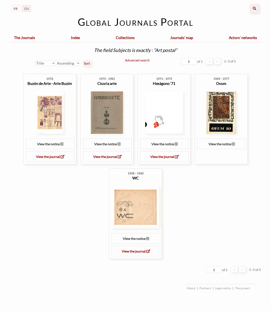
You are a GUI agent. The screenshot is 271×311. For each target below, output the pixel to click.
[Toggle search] (254, 8)
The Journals (24, 37)
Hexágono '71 (164, 83)
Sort (87, 63)
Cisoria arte (107, 83)
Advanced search (137, 60)
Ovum (221, 83)
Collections (125, 37)
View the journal (48, 157)
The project (242, 288)
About (191, 288)
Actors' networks (243, 37)
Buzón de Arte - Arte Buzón (50, 83)
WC (135, 178)
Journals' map (181, 37)
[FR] (15, 4)
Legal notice (223, 288)
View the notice (48, 144)
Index (75, 37)
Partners (205, 288)
